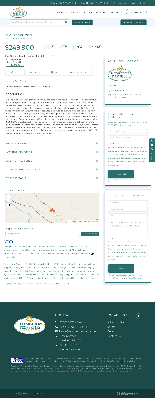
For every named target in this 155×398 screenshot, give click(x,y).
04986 (48, 283)
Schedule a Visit (138, 195)
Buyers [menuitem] (87, 12)
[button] (66, 22)
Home (8, 283)
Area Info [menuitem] (101, 12)
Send (121, 268)
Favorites (120, 3)
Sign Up (143, 3)
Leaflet (71, 221)
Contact (136, 12)
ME (23, 283)
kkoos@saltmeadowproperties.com (80, 331)
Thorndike (38, 283)
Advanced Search (83, 22)
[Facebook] (138, 316)
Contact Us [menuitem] (114, 335)
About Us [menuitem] (116, 12)
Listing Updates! (134, 22)
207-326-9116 (69, 3)
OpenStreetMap (83, 221)
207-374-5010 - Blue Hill (73, 326)
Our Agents (122, 98)
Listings (16, 283)
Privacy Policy (10, 257)
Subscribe (121, 174)
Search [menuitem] (61, 12)
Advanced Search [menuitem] (117, 322)
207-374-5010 (100, 3)
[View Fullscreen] (9, 205)
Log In (134, 3)
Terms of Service (133, 278)
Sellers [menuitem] (75, 12)
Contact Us (112, 98)
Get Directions (90, 234)
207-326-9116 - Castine (73, 322)
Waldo (29, 283)
